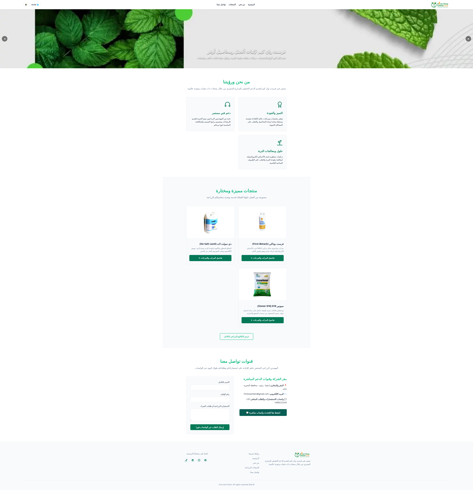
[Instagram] (199, 460)
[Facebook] (205, 460)
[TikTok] (186, 460)
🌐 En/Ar (35, 4)
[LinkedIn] (192, 460)
